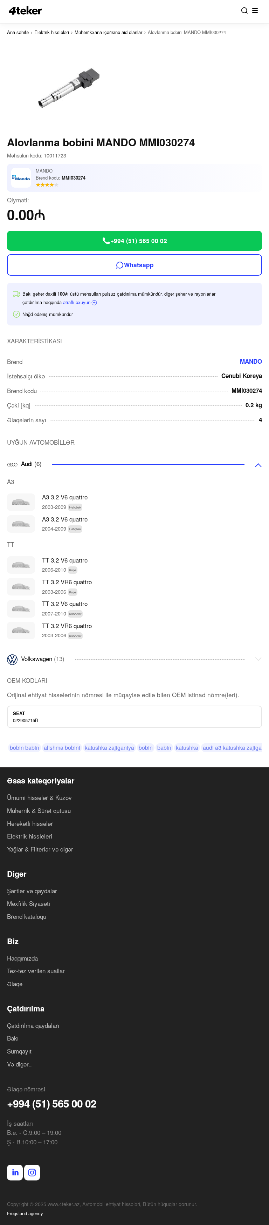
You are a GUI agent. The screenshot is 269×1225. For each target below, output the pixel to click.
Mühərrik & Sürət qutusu (39, 810)
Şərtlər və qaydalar (32, 890)
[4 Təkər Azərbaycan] (27, 10)
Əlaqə (14, 983)
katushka (187, 747)
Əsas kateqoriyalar (41, 780)
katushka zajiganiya (109, 747)
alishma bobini (62, 747)
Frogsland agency (25, 1213)
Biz (13, 941)
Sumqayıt (19, 1050)
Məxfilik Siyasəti (28, 903)
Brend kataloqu (26, 916)
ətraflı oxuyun (76, 302)
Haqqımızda (22, 958)
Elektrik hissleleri (29, 836)
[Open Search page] (244, 10)
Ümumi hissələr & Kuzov (39, 797)
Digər (17, 873)
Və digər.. (19, 1063)
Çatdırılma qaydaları (33, 1025)
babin (164, 747)
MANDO (251, 361)
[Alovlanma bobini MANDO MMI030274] (134, 88)
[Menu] (255, 10)
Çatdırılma (25, 1008)
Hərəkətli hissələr (30, 823)
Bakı (13, 1038)
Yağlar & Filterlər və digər (40, 848)
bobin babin (24, 747)
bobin (146, 747)
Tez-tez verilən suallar (36, 970)
